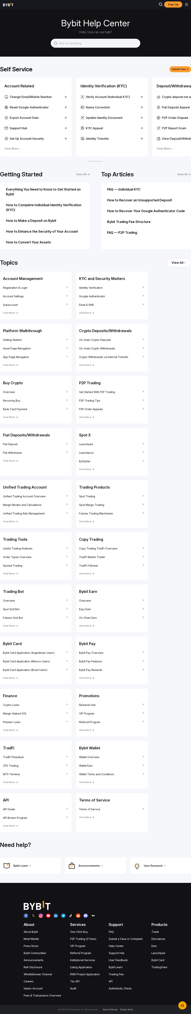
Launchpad (158, 953)
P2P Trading (90, 383)
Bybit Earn (88, 591)
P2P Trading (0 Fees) (83, 938)
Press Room (31, 946)
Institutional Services (82, 960)
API (6, 800)
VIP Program (77, 946)
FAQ (111, 931)
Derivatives (158, 938)
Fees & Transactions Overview (42, 995)
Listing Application (81, 967)
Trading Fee (116, 974)
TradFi (8, 748)
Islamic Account (33, 988)
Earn (154, 946)
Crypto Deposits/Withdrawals (105, 331)
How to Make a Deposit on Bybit (31, 221)
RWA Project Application (85, 974)
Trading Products (94, 487)
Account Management (23, 278)
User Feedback (118, 960)
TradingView (159, 967)
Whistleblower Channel (38, 974)
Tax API (74, 981)
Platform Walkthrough (22, 331)
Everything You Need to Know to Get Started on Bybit (43, 191)
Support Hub (116, 953)
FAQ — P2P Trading (122, 233)
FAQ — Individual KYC (123, 189)
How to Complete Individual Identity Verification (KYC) (43, 207)
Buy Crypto (13, 383)
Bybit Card (12, 643)
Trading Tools (15, 539)
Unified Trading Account (25, 487)
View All (177, 262)
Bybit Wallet (89, 748)
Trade (155, 931)
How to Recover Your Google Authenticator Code (146, 211)
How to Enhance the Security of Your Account (42, 231)
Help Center (116, 946)
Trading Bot (13, 591)
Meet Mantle (31, 938)
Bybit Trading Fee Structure (129, 222)
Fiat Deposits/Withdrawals (26, 435)
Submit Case (179, 69)
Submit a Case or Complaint (126, 938)
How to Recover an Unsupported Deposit (139, 200)
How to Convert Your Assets (28, 242)
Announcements (33, 960)
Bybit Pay (87, 643)
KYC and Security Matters (102, 278)
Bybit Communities (35, 953)
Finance (10, 696)
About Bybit (31, 931)
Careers (29, 981)
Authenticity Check (120, 988)
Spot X (85, 435)
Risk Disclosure (33, 967)
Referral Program (80, 953)
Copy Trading (91, 539)
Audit (73, 988)
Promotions (89, 696)
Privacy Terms (126, 1009)
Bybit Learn (116, 967)
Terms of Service (94, 800)
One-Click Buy (79, 931)
